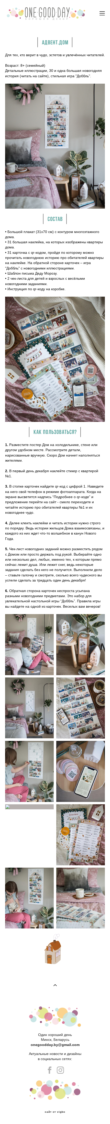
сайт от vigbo (55, 1112)
